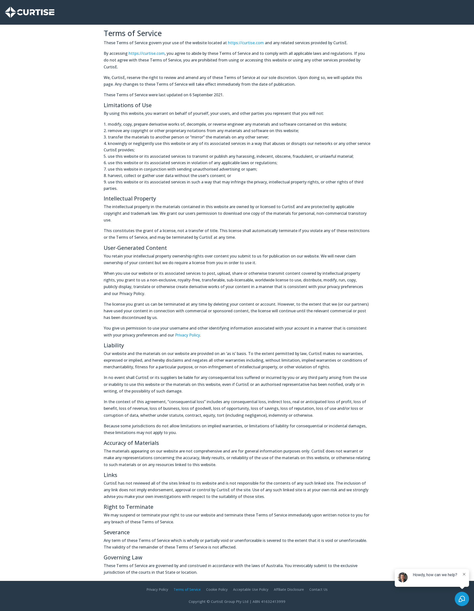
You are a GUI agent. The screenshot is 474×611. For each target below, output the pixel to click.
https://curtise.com (246, 42)
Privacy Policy (187, 335)
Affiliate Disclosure (289, 590)
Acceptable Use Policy (250, 590)
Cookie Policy (217, 590)
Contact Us (318, 590)
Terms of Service (187, 590)
